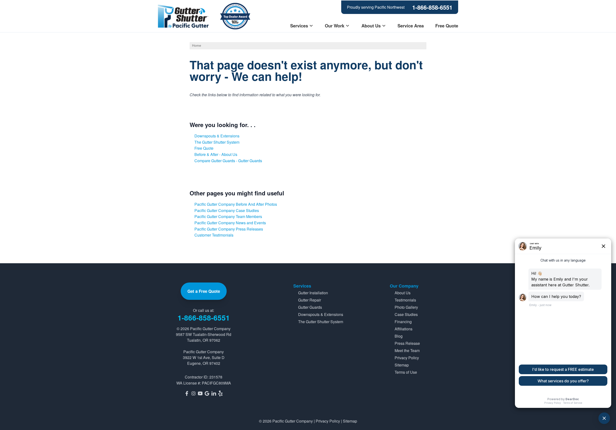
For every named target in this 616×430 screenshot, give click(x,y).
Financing (403, 321)
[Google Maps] (207, 393)
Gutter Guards (310, 307)
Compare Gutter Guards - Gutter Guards (228, 160)
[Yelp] (220, 393)
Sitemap (402, 365)
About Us (371, 25)
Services (299, 25)
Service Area (411, 25)
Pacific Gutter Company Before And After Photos (235, 204)
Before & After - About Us (215, 154)
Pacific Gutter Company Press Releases (228, 229)
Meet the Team (407, 350)
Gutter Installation (313, 292)
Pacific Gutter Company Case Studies (226, 210)
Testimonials (405, 300)
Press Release (407, 343)
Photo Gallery (406, 307)
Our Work (334, 25)
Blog (399, 336)
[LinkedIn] (214, 393)
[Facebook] (187, 393)
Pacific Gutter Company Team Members (228, 216)
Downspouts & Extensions (216, 136)
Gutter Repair (309, 300)
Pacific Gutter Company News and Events (230, 222)
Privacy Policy (407, 357)
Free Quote (446, 25)
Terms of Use (406, 372)
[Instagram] (193, 393)
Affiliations (403, 329)
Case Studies (406, 314)
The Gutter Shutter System (216, 142)
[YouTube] (200, 393)
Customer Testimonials (213, 235)
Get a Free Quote (203, 291)
